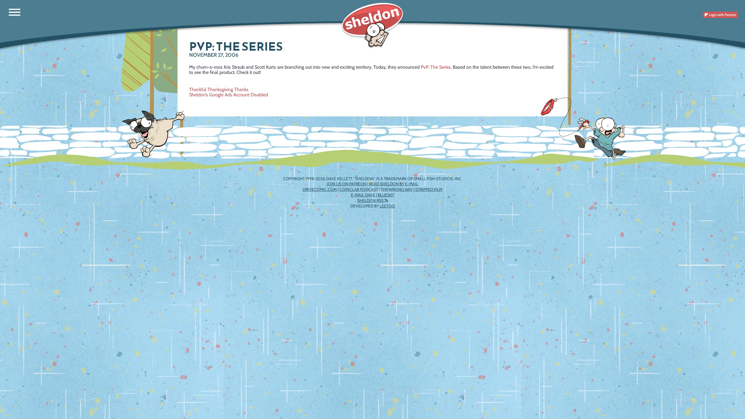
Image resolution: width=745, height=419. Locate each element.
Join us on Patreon (346, 184)
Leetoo (387, 206)
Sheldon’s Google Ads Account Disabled (228, 94)
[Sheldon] (372, 25)
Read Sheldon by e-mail (393, 184)
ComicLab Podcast (358, 189)
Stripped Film (428, 189)
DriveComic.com (320, 189)
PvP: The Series (436, 67)
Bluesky (386, 195)
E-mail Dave (363, 195)
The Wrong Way (397, 189)
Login (722, 15)
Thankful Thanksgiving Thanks (219, 89)
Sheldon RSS (370, 200)
